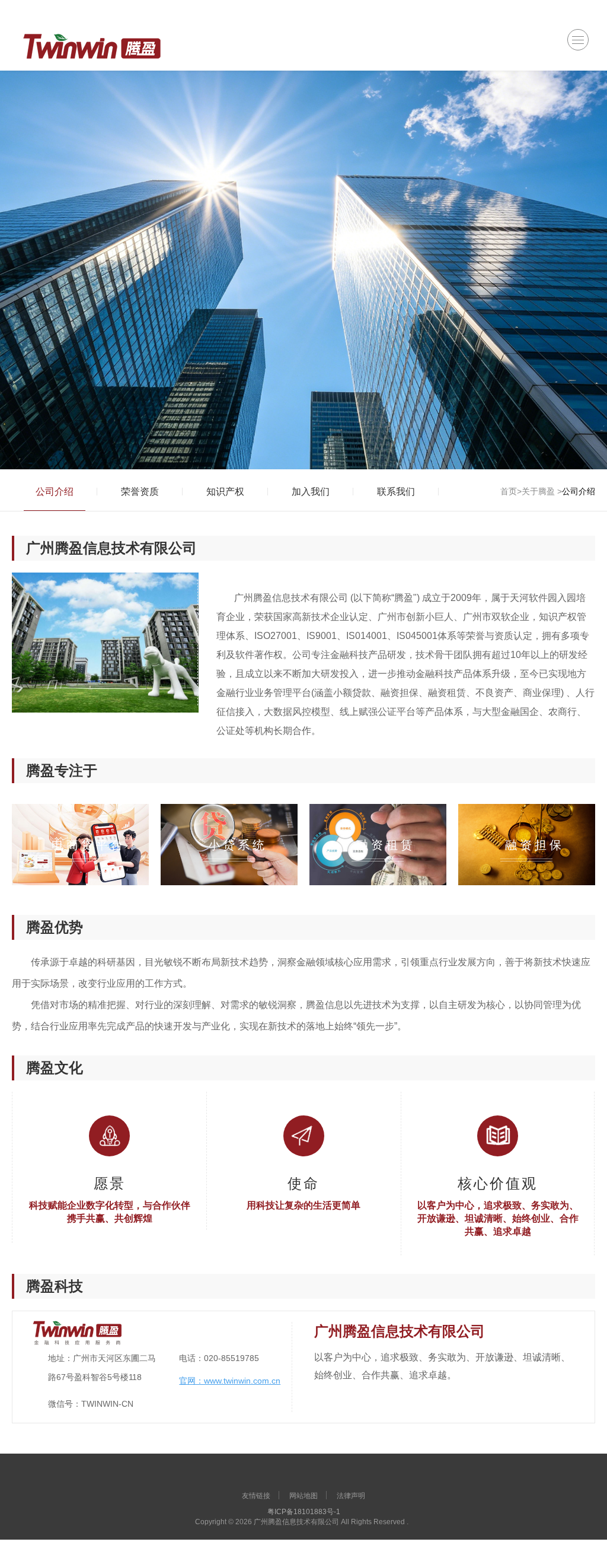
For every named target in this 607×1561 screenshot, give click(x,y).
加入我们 (311, 492)
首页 (508, 491)
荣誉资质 (140, 492)
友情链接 (256, 1496)
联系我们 (396, 492)
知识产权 (225, 492)
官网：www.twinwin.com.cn (229, 1380)
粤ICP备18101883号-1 (303, 1512)
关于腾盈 (538, 491)
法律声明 (351, 1496)
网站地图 (303, 1496)
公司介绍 (55, 492)
